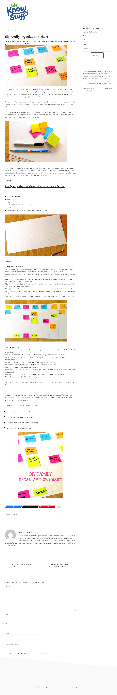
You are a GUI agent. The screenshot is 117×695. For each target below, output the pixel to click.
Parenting (23, 30)
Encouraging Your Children (39, 516)
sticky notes (15, 205)
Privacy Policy (90, 91)
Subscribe (97, 55)
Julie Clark (8, 395)
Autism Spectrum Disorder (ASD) (18, 516)
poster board (19, 196)
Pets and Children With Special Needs (20, 417)
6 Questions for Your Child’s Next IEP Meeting (22, 423)
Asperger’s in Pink (32, 395)
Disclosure (81, 687)
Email (7, 624)
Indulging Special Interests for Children (20, 412)
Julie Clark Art (35, 397)
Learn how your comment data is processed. (40, 653)
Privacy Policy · (73, 687)
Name (7, 614)
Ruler (9, 199)
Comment (8, 586)
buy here (50, 395)
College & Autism (29, 516)
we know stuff (18, 12)
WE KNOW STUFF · (62, 687)
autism (9, 516)
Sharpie (9, 208)
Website (7, 633)
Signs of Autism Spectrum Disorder (19, 428)
